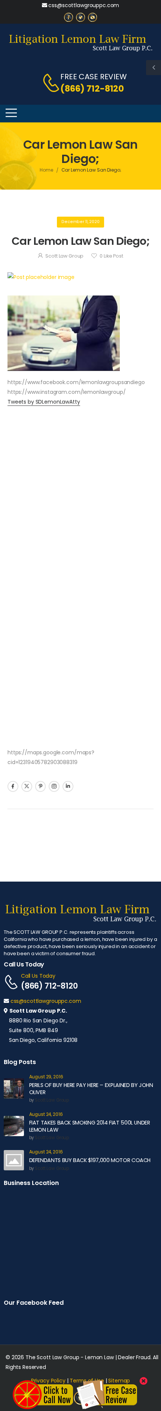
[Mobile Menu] (11, 113)
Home (46, 170)
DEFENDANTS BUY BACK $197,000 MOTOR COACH (90, 1160)
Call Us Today (38, 976)
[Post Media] (80, 277)
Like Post (111, 256)
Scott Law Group (64, 256)
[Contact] (47, 83)
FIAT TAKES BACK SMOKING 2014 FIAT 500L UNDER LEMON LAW (89, 1126)
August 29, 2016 (46, 1077)
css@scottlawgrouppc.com (83, 5)
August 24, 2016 (46, 1114)
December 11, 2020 (80, 222)
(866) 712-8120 (92, 89)
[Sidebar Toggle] (153, 67)
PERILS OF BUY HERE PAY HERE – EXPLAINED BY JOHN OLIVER (91, 1088)
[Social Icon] (12, 786)
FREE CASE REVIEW (93, 76)
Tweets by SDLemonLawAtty (43, 402)
